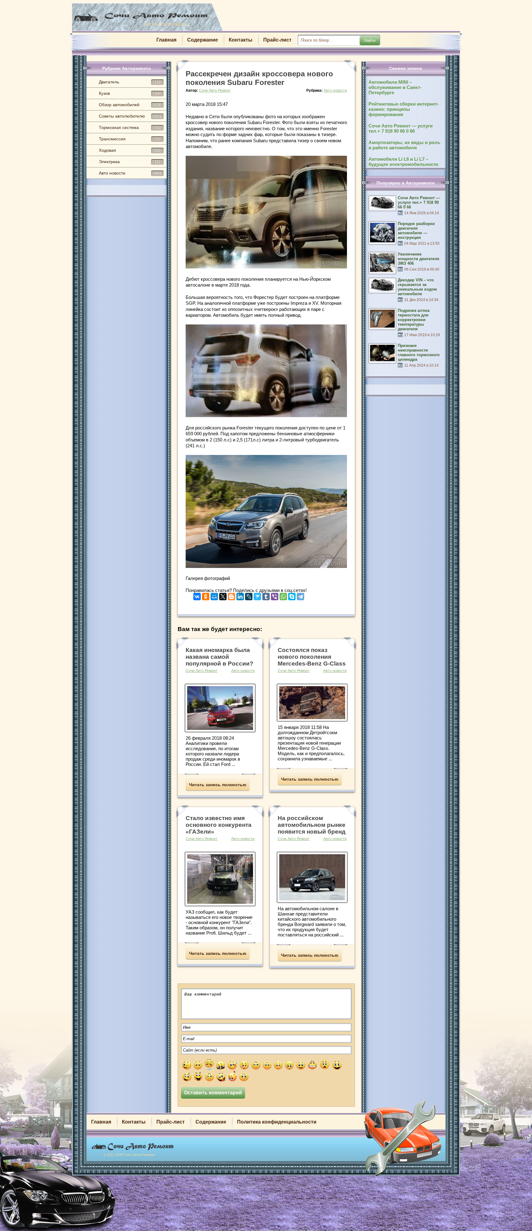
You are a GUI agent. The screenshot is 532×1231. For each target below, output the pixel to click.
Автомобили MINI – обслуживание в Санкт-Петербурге (395, 87)
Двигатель (130, 81)
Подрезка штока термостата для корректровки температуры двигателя (413, 319)
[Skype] (292, 595)
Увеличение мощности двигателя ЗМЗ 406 (418, 259)
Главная (166, 39)
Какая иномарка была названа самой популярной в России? (219, 657)
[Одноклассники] (205, 595)
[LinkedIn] (240, 595)
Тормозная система (129, 127)
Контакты (240, 39)
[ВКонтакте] (197, 595)
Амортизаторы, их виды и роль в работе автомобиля (404, 145)
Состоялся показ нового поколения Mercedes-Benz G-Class (312, 657)
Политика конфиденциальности (276, 1121)
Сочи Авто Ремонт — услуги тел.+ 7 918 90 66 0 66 (401, 128)
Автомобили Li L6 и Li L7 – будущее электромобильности (403, 161)
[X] (223, 595)
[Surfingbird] (257, 595)
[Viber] (274, 595)
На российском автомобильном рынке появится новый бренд (311, 825)
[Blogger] (231, 595)
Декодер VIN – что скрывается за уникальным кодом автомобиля (417, 287)
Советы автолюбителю (130, 116)
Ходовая (129, 150)
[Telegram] (300, 595)
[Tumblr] (266, 595)
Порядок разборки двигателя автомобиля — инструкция (416, 230)
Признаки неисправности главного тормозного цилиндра (419, 352)
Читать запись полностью (217, 784)
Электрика (129, 161)
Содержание (202, 39)
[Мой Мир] (214, 595)
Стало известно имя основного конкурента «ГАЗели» (219, 825)
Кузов (129, 93)
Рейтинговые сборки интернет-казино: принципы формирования (404, 109)
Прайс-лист (277, 39)
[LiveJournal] (248, 595)
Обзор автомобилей (130, 104)
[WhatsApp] (283, 595)
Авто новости (130, 173)
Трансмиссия (129, 138)
